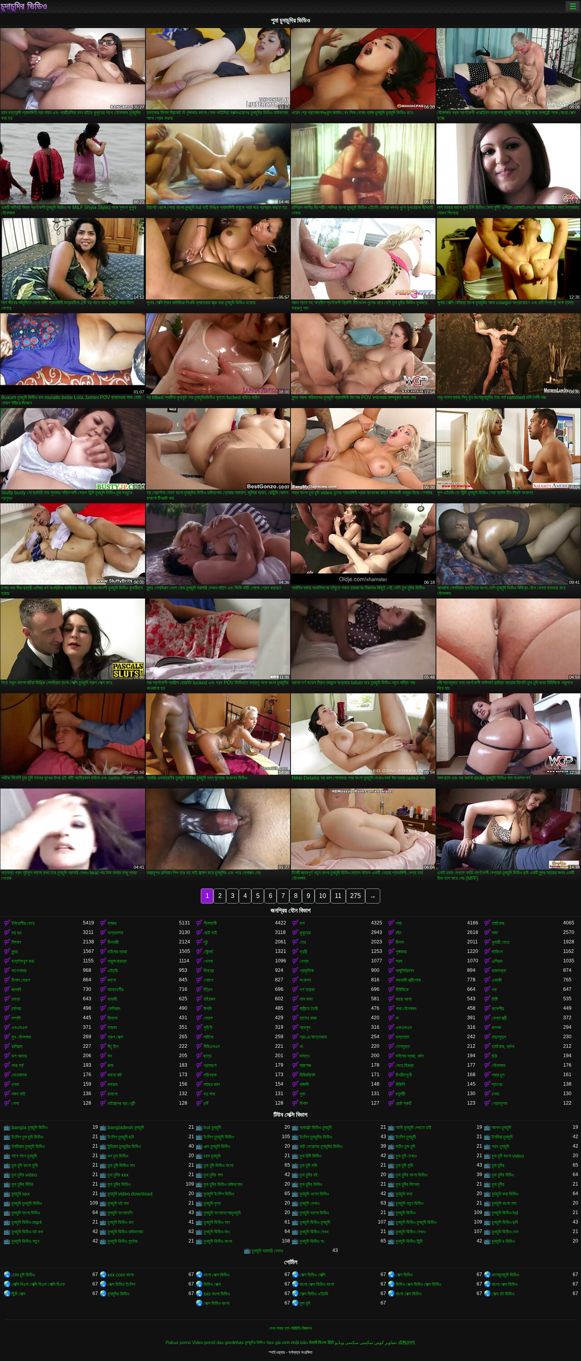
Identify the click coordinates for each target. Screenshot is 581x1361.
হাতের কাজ (308, 1018)
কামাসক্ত (499, 970)
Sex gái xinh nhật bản (286, 1342)
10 (322, 895)
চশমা (15, 1084)
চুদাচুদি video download (130, 1194)
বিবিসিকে (402, 989)
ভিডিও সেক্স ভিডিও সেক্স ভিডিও (418, 1284)
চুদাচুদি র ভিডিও (503, 1241)
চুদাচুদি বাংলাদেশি (120, 1213)
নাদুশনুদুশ (499, 1037)
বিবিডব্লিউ (307, 1075)
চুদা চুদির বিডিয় (22, 1184)
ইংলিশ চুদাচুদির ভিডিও (316, 1137)
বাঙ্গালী (304, 1084)
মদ (110, 1056)
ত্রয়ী (303, 951)
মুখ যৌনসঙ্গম (21, 1037)
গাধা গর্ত (17, 1065)
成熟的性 (406, 1342)
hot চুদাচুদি (212, 1127)
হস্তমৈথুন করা (22, 961)
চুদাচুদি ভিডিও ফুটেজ (123, 1241)
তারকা (112, 1027)
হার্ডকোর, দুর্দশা (503, 1046)
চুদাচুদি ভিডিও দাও (217, 1232)
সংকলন (305, 980)
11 (338, 895)
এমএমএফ (19, 1027)
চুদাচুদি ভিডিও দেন (505, 1232)
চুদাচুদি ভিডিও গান (217, 1222)
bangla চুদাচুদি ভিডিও (29, 1127)
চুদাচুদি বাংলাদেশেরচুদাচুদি (222, 1213)
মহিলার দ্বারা (117, 951)
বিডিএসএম (212, 1046)
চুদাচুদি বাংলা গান (504, 1203)
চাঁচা (398, 933)
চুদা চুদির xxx (118, 1175)
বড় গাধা (209, 1094)
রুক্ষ (110, 1065)
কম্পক (496, 1027)
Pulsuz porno (178, 1342)
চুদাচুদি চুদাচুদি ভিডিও (26, 1203)
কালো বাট (115, 1075)
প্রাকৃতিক (307, 970)
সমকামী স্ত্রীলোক (408, 980)
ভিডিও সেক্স (212, 1284)
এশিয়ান (497, 961)
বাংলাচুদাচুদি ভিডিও (505, 1275)
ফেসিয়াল (114, 1008)
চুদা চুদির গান (213, 1175)
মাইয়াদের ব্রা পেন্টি (121, 1103)
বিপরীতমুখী (404, 1075)
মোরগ (208, 1018)
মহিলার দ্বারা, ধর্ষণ (410, 1056)
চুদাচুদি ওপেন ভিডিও (314, 1194)
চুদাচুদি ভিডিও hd (505, 1213)
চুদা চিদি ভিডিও (310, 1156)
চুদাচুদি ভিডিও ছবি (505, 1222)
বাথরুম (113, 1084)
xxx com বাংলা (121, 1275)
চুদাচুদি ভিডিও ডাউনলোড (125, 1232)
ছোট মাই (210, 933)
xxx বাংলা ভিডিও (217, 1294)
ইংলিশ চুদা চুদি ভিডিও (27, 1137)
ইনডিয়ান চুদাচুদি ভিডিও (28, 1146)
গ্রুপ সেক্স (115, 1037)
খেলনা (208, 961)
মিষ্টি (495, 999)
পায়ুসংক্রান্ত (117, 961)
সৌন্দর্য (208, 951)
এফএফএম (404, 1027)
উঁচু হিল (113, 1046)
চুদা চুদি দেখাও (406, 1156)
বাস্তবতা (402, 1037)
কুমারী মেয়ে (500, 942)
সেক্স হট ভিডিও (503, 1294)
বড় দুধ (16, 933)
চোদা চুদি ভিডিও (23, 1275)
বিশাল (304, 1103)
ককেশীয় (498, 1008)
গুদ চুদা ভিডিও (118, 1156)
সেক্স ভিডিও (404, 1275)
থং (302, 1046)
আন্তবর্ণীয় (115, 989)
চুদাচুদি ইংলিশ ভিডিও (219, 1194)
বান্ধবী (112, 999)
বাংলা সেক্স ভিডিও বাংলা (317, 1284)
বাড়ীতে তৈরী (309, 1008)
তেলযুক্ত (403, 1046)
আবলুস (305, 1027)
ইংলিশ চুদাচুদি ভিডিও (219, 1137)
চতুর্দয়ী (400, 1094)
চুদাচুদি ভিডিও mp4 (26, 1222)
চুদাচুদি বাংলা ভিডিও (25, 1213)
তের (303, 942)
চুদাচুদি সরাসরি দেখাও (267, 1251)
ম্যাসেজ (305, 1065)
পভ (494, 989)
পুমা (302, 1094)
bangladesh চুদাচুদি (126, 1127)
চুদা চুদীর (498, 1184)
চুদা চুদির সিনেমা (407, 1184)
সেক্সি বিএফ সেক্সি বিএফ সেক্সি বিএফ (38, 1284)
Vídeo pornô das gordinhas (218, 1342)
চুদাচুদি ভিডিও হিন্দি (409, 1241)
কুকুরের (305, 933)
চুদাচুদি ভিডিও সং (312, 1241)
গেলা (15, 1103)
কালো (112, 980)
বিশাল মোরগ (20, 980)
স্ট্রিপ (208, 989)
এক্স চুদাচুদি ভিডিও (217, 1146)
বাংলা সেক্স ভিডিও (216, 1275)
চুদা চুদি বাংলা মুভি (24, 1165)
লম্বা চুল (498, 1075)
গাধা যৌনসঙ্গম (406, 1008)
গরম (399, 961)
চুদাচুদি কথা (404, 1194)
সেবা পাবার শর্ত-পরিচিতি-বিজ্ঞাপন (290, 1328)
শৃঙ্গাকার (401, 951)
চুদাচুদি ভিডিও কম (121, 1222)
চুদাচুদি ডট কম (118, 1203)
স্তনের (497, 1084)
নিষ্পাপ (16, 942)
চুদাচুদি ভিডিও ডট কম (27, 1232)
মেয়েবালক (19, 1075)
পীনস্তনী (210, 923)
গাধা (399, 923)
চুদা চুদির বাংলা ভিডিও (411, 1175)
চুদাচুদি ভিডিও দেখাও (411, 1232)
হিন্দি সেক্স (18, 1294)
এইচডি (113, 970)
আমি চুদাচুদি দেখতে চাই (413, 1127)
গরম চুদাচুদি (500, 1146)
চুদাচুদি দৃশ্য (212, 1203)
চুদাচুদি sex (20, 1194)
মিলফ (400, 942)
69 (494, 1056)
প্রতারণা (210, 1065)
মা (397, 1018)
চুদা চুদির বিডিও (503, 1175)
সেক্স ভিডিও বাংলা (216, 1303)
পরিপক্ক (210, 1075)
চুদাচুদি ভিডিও (405, 1213)
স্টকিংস (497, 951)
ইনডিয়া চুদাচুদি (502, 1137)
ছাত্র (207, 1056)
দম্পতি (16, 1018)
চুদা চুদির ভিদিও (311, 1184)
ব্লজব (112, 923)
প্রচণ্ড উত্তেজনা (313, 1037)
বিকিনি (400, 1084)
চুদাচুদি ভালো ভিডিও (314, 1213)
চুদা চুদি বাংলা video (508, 1156)
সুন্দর (14, 951)
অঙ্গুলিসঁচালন (405, 970)
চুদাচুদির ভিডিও (24, 6)
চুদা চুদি (305, 1303)
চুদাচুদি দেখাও (309, 1203)
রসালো (112, 1094)
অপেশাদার (18, 970)
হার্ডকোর (498, 923)
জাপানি (16, 989)
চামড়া (15, 999)
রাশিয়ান (16, 1046)
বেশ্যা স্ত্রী (499, 1018)
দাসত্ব (304, 1056)
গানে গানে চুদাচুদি (24, 1156)
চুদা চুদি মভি (308, 1165)
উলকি (208, 1008)
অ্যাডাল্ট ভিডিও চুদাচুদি (316, 1127)
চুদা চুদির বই (309, 1175)
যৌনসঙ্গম (499, 1065)
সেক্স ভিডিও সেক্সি (312, 1275)
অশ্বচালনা (115, 933)
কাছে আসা (403, 999)
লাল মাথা (306, 999)
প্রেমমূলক (499, 1103)
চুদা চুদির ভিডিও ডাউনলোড (223, 1184)
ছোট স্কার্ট (403, 1103)
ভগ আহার (19, 1056)
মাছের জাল (212, 1084)
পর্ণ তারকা (307, 989)
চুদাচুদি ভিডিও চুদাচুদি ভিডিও (416, 1222)
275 (355, 895)
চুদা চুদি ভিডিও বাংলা (218, 1165)
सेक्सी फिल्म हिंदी (321, 1342)
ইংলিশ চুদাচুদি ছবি (121, 1137)
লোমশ (208, 980)
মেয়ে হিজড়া (404, 1065)
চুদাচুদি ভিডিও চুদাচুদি (315, 1222)
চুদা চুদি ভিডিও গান (121, 1165)
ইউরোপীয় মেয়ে (22, 923)
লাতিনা (208, 1037)
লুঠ (206, 942)
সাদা (495, 933)
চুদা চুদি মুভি (404, 1165)
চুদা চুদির (498, 1165)
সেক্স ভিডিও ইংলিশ (121, 1284)
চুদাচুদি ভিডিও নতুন (25, 1241)
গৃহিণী (208, 1027)
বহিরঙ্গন (209, 999)
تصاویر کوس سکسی (378, 1342)
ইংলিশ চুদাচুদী (406, 1137)
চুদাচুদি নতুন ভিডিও (409, 1203)
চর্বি (206, 1103)
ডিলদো (112, 1018)
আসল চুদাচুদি (501, 1127)
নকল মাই (18, 1094)
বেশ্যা (304, 961)
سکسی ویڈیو (346, 1342)
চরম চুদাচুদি (212, 1156)
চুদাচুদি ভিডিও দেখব (314, 1232)
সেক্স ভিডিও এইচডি (314, 1294)
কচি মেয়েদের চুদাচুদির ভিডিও (321, 1146)
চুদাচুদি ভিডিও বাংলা (218, 1241)
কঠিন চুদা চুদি (405, 1146)
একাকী (497, 980)
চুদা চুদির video (24, 1175)
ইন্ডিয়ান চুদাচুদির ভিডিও (124, 1146)
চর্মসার (16, 1008)
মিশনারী (113, 942)
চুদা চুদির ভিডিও (119, 1184)
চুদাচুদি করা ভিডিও (505, 1194)
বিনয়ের (209, 970)
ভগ (302, 923)
